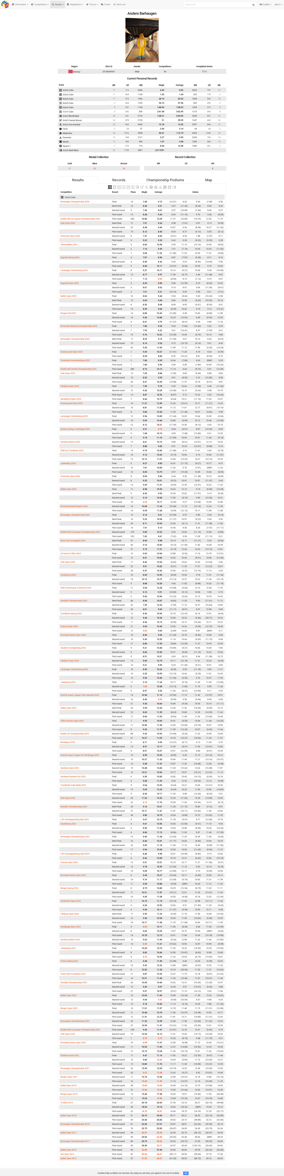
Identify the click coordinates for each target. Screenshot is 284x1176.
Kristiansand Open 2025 (71, 403)
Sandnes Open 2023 (69, 768)
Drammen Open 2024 (70, 476)
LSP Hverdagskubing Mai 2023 (74, 819)
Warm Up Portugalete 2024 (72, 540)
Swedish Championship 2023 (73, 806)
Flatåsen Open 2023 (69, 914)
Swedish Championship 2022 (73, 982)
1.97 (162, 141)
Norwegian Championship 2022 (74, 1021)
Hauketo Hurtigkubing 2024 (73, 648)
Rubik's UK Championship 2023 (74, 733)
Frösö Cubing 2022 (69, 961)
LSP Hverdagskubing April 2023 (74, 854)
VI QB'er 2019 (66, 1102)
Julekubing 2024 (68, 463)
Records (118, 180)
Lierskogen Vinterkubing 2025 (74, 416)
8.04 (162, 146)
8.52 (181, 90)
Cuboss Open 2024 (69, 626)
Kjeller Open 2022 (68, 995)
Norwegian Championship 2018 (74, 1124)
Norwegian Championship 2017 (74, 1141)
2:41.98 (160, 111)
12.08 (180, 146)
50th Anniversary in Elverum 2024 (75, 588)
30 (124, 168)
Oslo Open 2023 (67, 798)
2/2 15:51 (159, 150)
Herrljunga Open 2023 (70, 927)
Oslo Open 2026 (67, 223)
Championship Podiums (165, 180)
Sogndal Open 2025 (69, 283)
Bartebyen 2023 (67, 742)
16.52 (180, 124)
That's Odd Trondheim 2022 (73, 974)
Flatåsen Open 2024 (69, 661)
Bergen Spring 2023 (69, 888)
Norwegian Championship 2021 (74, 1068)
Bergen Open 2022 (69, 1008)
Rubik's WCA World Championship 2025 (78, 369)
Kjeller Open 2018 (68, 1115)
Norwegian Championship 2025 (74, 339)
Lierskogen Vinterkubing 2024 (74, 669)
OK (186, 1173)
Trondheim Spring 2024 (71, 613)
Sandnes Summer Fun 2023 (73, 776)
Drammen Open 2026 (70, 236)
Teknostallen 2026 (68, 244)
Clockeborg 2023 (68, 824)
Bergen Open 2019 (69, 1094)
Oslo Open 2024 (67, 562)
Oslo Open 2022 (67, 1034)
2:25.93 (179, 116)
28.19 (161, 98)
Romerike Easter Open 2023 (73, 875)
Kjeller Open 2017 (68, 1132)
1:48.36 (160, 107)
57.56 (180, 103)
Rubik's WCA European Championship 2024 (80, 532)
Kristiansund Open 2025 (71, 352)
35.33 (180, 120)
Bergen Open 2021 (69, 1077)
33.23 (180, 98)
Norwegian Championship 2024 (74, 515)
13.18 (161, 124)
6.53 (162, 90)
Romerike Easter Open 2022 (73, 1042)
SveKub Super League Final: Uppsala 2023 (79, 695)
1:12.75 (179, 133)
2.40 (162, 129)
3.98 (181, 141)
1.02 (162, 94)
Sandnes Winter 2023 (70, 939)
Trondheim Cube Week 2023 (73, 785)
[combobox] (220, 4)
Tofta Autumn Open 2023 (72, 721)
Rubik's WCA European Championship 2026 (80, 219)
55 (94, 168)
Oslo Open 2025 (67, 373)
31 (163, 120)
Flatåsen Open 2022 (69, 1055)
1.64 (181, 94)
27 (69, 168)
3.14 (181, 129)
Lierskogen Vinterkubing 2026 (74, 270)
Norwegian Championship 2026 (74, 201)
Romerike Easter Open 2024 (73, 635)
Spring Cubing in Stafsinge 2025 (75, 429)
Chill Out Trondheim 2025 (72, 450)
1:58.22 (179, 107)
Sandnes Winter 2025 (70, 442)
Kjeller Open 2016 (68, 1150)
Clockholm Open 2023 (70, 901)
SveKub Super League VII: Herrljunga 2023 (79, 755)
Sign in (278, 4)
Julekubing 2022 (68, 948)
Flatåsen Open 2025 (69, 386)
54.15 (161, 103)
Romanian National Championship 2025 (78, 326)
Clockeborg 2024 (68, 575)
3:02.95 (179, 111)
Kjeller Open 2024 (68, 489)
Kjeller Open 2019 (68, 1085)
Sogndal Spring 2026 (70, 257)
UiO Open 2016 (67, 1154)
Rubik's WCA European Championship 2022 (80, 1030)
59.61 (161, 133)
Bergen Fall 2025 (68, 313)
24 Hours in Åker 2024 (70, 553)
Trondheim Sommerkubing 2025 (75, 360)
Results (78, 180)
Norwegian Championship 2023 (74, 836)
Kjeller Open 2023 (68, 708)
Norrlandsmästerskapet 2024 (74, 506)
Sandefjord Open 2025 (70, 399)
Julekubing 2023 (68, 682)
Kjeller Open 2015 (68, 1158)
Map (208, 180)
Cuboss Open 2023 (69, 862)
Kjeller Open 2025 (68, 296)
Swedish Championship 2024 (73, 600)
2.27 (162, 137)
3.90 (181, 137)
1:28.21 (160, 116)
